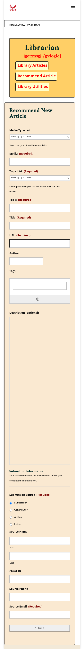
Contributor (21, 509)
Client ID (15, 571)
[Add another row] (37, 299)
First (12, 547)
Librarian (42, 47)
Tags (12, 271)
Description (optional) (24, 312)
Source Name (18, 531)
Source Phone (18, 589)
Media (21, 153)
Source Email (25, 606)
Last (12, 562)
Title (20, 217)
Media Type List (19, 130)
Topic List (23, 171)
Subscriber (20, 502)
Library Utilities (33, 86)
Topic (20, 200)
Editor (17, 524)
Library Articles (32, 65)
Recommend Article (37, 75)
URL (19, 235)
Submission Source (30, 495)
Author (14, 253)
